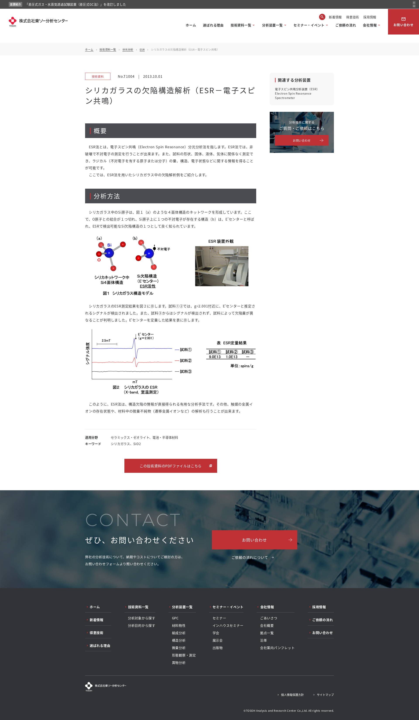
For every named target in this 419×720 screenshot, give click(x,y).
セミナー (219, 618)
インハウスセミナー (228, 625)
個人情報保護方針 (292, 694)
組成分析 (179, 633)
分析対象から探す (141, 618)
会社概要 (267, 625)
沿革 (263, 640)
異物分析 (179, 663)
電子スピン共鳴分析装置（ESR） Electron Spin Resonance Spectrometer (297, 93)
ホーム (191, 25)
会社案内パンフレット (277, 648)
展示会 (218, 640)
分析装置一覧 (272, 25)
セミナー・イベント (309, 25)
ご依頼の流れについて (250, 557)
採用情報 (369, 17)
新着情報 (335, 17)
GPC (175, 618)
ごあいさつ (268, 618)
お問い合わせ (403, 22)
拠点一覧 (267, 633)
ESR (142, 49)
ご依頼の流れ (345, 25)
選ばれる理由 (213, 25)
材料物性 (179, 625)
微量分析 (179, 648)
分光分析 (127, 49)
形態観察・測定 (184, 655)
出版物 (218, 648)
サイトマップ (325, 694)
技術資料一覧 (241, 25)
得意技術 (352, 17)
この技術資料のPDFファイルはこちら (171, 465)
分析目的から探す (141, 625)
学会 (216, 633)
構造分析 (179, 640)
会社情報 (370, 25)
